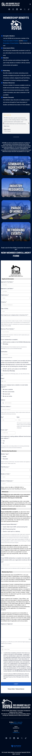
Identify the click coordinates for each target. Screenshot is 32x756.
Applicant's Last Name (7, 288)
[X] (25, 9)
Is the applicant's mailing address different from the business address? (16, 437)
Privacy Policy (11, 688)
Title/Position (5, 295)
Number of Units (5, 474)
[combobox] (16, 298)
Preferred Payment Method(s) (9, 524)
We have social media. (9, 391)
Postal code (4, 430)
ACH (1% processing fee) (9, 529)
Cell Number (4, 351)
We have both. (6, 394)
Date (2, 646)
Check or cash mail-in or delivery (11, 531)
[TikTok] (29, 9)
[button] (30, 4)
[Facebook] (9, 9)
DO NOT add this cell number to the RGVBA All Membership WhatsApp (15, 369)
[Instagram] (13, 9)
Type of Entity (4, 308)
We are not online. (7, 396)
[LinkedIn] (17, 9)
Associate (5, 458)
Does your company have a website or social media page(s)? (14, 385)
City (2, 417)
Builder (4, 456)
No (3, 443)
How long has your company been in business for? (14, 315)
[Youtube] (21, 9)
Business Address (6, 406)
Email (3, 378)
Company (4, 302)
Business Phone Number (8, 329)
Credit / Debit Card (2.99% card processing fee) (15, 526)
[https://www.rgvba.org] (10, 4)
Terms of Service (20, 688)
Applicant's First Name (7, 282)
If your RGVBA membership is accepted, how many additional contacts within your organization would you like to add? (16, 559)
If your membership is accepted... (9, 339)
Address (3, 400)
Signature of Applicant (7, 624)
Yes (4, 440)
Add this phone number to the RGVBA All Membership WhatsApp (16, 343)
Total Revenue (5, 467)
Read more (6, 126)
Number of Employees (7, 481)
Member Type (5, 454)
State (18, 417)
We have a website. (8, 389)
